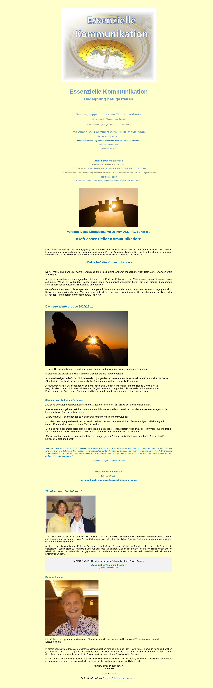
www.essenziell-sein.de (108, 471)
